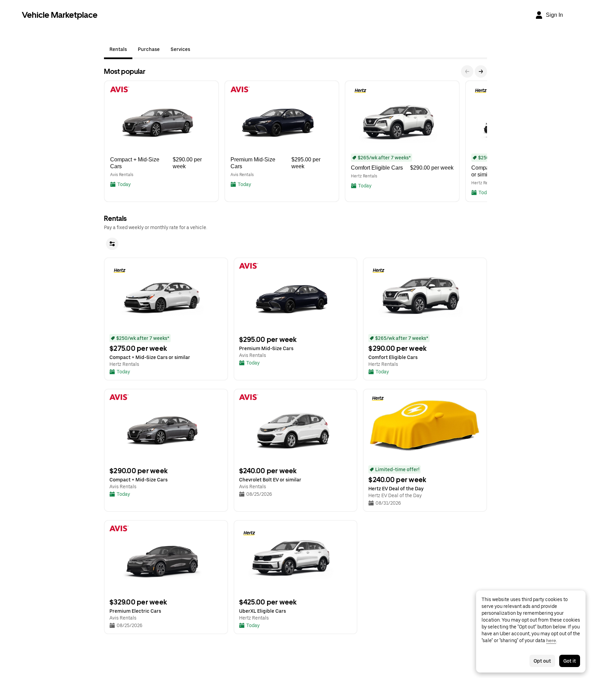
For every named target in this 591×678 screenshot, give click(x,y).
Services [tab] (180, 49)
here (551, 640)
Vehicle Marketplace (59, 15)
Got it (569, 661)
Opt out (542, 661)
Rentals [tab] (118, 49)
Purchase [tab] (149, 49)
